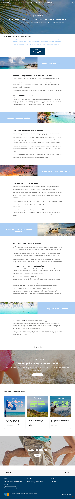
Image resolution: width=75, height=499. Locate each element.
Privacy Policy (53, 481)
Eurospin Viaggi (19, 327)
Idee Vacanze (38, 2)
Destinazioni (30, 2)
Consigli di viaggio (47, 2)
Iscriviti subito (37, 374)
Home (24, 2)
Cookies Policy (53, 483)
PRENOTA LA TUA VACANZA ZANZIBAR (37, 51)
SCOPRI (37, 455)
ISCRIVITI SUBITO (11, 487)
